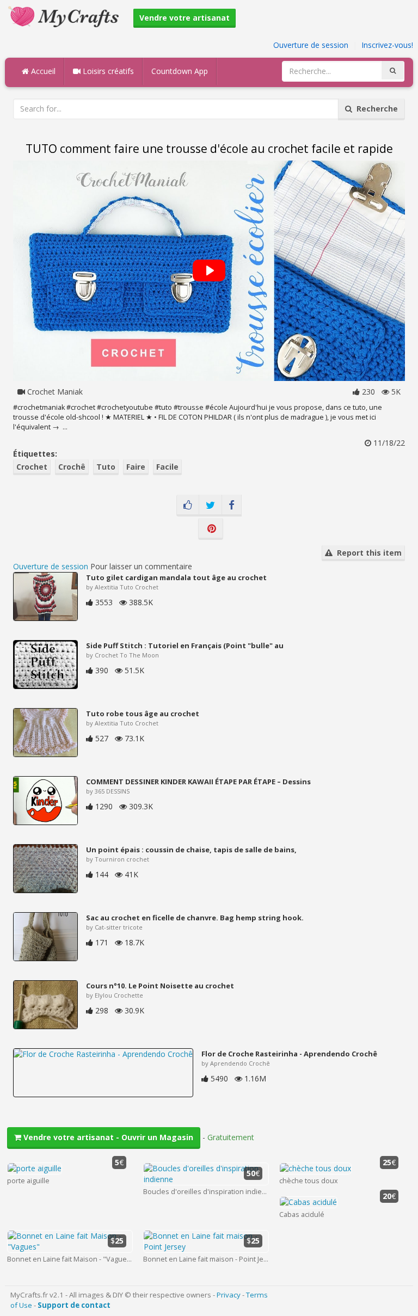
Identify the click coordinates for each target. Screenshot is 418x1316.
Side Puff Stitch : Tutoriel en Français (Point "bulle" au (185, 645)
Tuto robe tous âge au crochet (142, 713)
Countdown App (179, 71)
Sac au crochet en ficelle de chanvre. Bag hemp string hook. (195, 918)
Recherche (375, 108)
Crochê (71, 467)
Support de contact (74, 1305)
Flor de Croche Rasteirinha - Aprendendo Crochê (289, 1054)
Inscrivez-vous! (387, 45)
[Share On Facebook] (232, 505)
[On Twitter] (210, 505)
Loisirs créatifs (107, 71)
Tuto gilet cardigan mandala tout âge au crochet (176, 577)
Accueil (42, 71)
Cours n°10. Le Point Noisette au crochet (160, 986)
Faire (135, 467)
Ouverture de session (310, 45)
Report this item (367, 553)
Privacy (229, 1295)
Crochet (31, 467)
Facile (167, 467)
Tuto (105, 467)
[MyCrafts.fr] (65, 15)
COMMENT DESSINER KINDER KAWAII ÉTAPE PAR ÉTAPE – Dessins (198, 781)
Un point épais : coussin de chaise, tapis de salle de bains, (191, 849)
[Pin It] (210, 529)
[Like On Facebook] (187, 505)
